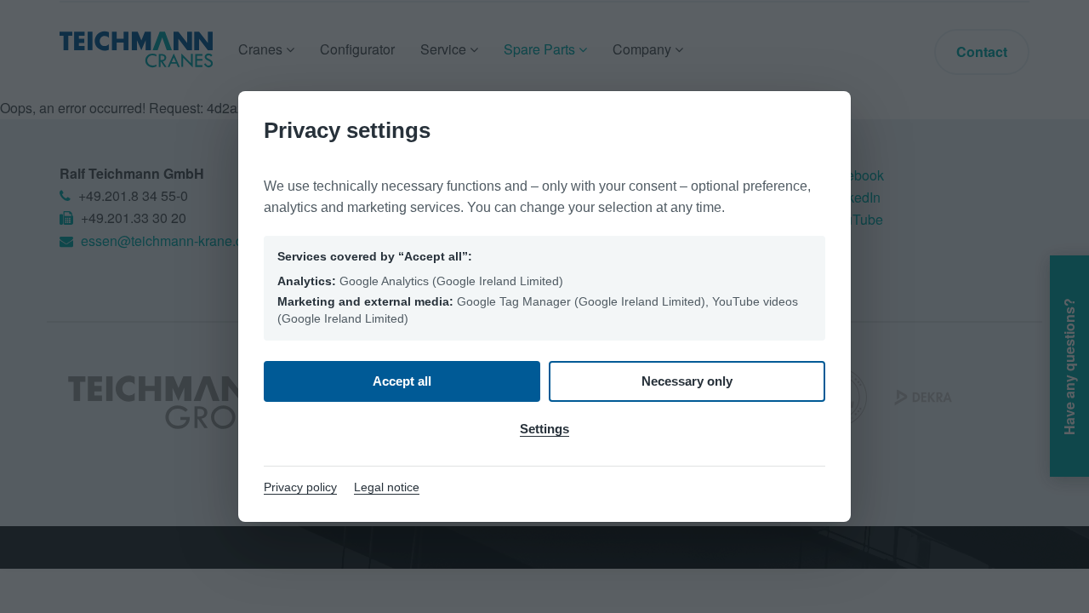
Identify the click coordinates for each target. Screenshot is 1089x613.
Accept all (402, 381)
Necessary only (687, 381)
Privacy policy (300, 487)
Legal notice (386, 487)
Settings (544, 428)
